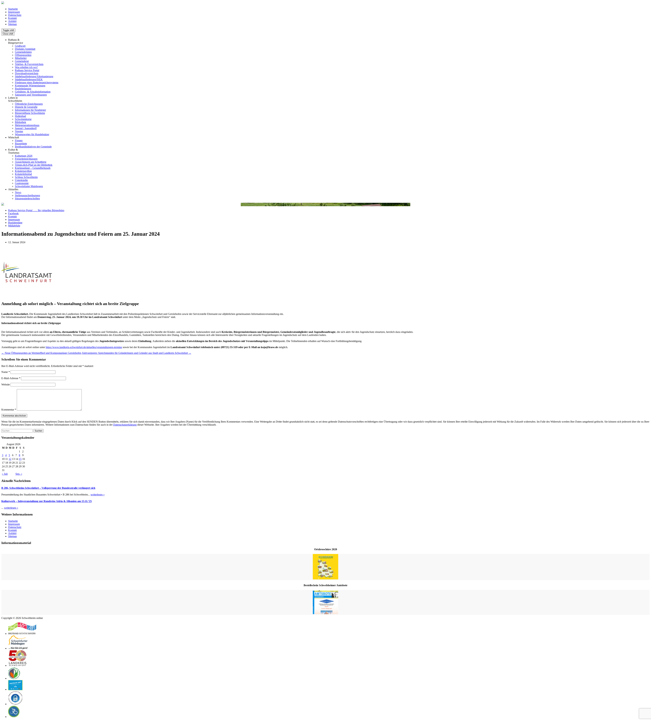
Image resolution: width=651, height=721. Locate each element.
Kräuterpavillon (23, 171)
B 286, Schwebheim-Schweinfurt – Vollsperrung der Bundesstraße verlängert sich (48, 487)
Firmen (19, 140)
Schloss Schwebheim (26, 177)
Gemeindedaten (23, 52)
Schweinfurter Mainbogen (29, 186)
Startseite (13, 8)
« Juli (5, 473)
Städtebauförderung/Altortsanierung (34, 76)
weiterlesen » (98, 494)
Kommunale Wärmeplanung (30, 85)
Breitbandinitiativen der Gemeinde (33, 146)
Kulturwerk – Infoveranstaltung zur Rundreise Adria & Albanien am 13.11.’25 (46, 501)
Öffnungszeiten (23, 55)
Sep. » (18, 473)
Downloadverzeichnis (26, 73)
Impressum (14, 12)
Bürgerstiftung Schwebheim (30, 113)
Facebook (13, 213)
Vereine (19, 131)
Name (5, 372)
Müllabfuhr (14, 225)
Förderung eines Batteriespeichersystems (36, 82)
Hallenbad (20, 116)
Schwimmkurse (23, 119)
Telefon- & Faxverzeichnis (29, 64)
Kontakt (12, 18)
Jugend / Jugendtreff (26, 128)
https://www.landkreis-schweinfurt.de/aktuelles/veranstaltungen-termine (84, 347)
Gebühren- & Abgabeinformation (33, 91)
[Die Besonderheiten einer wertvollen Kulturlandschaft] (14, 678)
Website (5, 384)
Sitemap (12, 24)
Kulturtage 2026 (23, 155)
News (18, 192)
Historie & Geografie (26, 106)
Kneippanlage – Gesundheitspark (33, 168)
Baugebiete (21, 143)
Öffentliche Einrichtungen (29, 103)
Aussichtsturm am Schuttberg (30, 161)
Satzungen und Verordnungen (31, 94)
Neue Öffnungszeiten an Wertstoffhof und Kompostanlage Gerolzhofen (41, 353)
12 (10, 458)
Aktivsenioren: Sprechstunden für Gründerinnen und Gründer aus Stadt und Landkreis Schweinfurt (136, 353)
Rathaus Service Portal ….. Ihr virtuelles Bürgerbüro (36, 210)
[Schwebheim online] (2, 3)
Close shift (8, 34)
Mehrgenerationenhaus (27, 125)
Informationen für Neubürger (30, 110)
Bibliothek (20, 122)
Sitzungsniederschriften (27, 198)
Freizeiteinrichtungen (26, 158)
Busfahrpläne (15, 222)
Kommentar (8, 409)
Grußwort (20, 45)
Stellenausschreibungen (27, 195)
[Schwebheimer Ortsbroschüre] (325, 567)
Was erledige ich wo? (26, 67)
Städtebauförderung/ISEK (29, 79)
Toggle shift (8, 30)
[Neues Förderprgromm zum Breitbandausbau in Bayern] (22, 633)
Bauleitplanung (23, 88)
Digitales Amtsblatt (25, 48)
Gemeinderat (22, 61)
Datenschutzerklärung (125, 424)
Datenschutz (14, 15)
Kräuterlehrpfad (23, 174)
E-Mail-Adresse (10, 378)
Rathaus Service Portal (27, 70)
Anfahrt (12, 21)
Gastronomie (22, 183)
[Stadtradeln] (14, 716)
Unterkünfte (21, 180)
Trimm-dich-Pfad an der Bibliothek (33, 164)
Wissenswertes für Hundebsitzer (32, 134)
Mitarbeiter (21, 58)
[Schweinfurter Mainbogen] (18, 648)
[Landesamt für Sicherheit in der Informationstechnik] (15, 704)
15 (20, 458)
